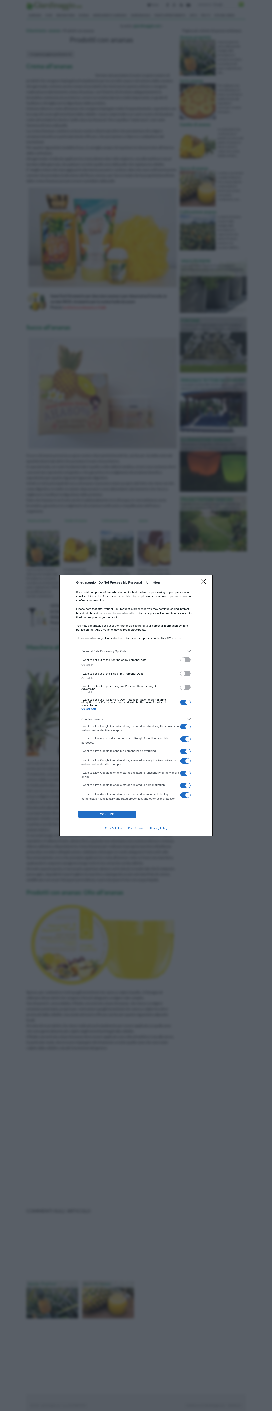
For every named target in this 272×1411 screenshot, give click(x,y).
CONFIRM (107, 814)
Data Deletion (113, 828)
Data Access (136, 828)
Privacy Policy (158, 828)
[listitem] (136, 651)
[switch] (185, 659)
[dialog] (136, 705)
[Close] (205, 583)
